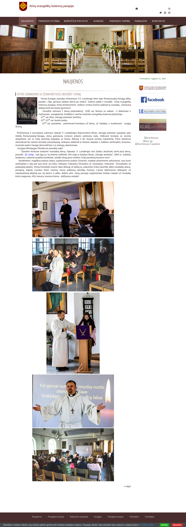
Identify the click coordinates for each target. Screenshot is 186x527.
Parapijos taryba (115, 516)
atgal (128, 486)
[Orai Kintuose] (151, 138)
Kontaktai (149, 516)
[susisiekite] (137, 9)
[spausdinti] (169, 13)
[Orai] (147, 141)
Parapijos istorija (56, 516)
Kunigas (98, 516)
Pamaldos (134, 516)
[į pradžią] (53, 6)
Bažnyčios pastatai (79, 516)
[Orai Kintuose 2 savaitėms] (147, 144)
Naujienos (37, 516)
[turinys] (165, 13)
